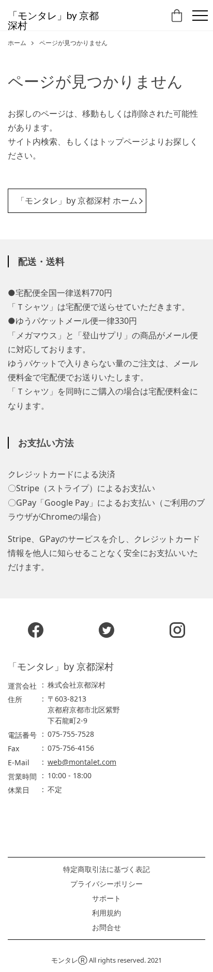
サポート (106, 898)
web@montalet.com (82, 762)
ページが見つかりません (73, 43)
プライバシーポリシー (106, 884)
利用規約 (106, 913)
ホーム (17, 43)
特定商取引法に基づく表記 (106, 869)
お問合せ (106, 927)
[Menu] (200, 15)
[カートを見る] (178, 18)
